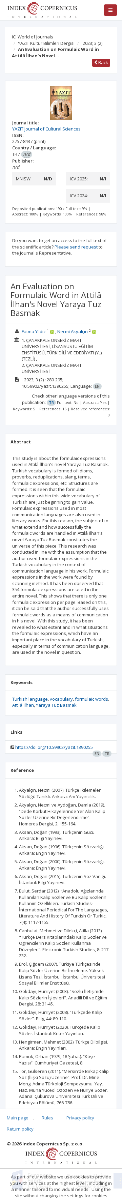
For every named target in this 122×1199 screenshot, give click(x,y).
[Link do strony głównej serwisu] (42, 9)
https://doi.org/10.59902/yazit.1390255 (54, 747)
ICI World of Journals (32, 37)
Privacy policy (80, 1118)
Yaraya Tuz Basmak (56, 705)
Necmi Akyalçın (72, 331)
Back (102, 62)
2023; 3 (92, 43)
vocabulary (61, 699)
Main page (17, 1118)
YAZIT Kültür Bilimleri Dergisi (46, 43)
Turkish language (30, 699)
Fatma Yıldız (34, 331)
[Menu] (110, 10)
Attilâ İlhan (23, 705)
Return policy (20, 1129)
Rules (47, 1118)
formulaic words (91, 699)
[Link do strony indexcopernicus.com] (61, 1155)
